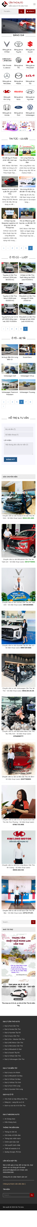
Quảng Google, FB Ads (13, 1152)
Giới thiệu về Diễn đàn (13, 1136)
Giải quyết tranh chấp (12, 1146)
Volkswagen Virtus (27, 376)
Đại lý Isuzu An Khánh (12, 1073)
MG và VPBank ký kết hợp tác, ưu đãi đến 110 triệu (27, 223)
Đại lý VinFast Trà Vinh (13, 1083)
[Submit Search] (21, 12)
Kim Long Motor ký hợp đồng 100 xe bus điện (27, 160)
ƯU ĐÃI (24, 139)
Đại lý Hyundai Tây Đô (13, 1033)
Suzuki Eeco (27, 358)
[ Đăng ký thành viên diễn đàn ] (14, 1184)
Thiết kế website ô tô (12, 1149)
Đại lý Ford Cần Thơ (12, 1026)
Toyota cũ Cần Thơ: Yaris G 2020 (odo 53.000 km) (10, 298)
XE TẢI (21, 338)
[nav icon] (34, 4)
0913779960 (30, 562)
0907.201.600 (26, 648)
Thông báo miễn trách (12, 1139)
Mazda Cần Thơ (19, 1040)
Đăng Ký (31, 12)
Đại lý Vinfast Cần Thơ (13, 1056)
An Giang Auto (10, 1119)
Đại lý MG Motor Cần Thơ (14, 1043)
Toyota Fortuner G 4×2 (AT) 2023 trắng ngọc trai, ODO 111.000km (10, 319)
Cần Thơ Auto (20, 3)
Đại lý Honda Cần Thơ (12, 1030)
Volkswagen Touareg (27, 393)
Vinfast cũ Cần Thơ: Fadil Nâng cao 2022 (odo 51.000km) (27, 278)
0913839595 (28, 605)
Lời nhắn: (8, 441)
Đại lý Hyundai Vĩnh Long (14, 1090)
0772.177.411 (28, 913)
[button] (4, 26)
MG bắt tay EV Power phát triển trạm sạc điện (9, 160)
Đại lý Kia (8, 1040)
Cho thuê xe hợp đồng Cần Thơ (16, 1099)
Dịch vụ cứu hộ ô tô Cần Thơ (15, 1106)
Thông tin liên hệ (11, 1132)
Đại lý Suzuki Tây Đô (12, 1053)
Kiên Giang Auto (10, 1123)
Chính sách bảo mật (12, 1142)
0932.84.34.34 (28, 691)
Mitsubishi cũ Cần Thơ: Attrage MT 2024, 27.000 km (27, 298)
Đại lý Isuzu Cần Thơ (12, 1036)
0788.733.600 (18, 825)
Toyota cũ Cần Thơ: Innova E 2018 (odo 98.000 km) (10, 278)
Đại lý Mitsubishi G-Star (13, 1050)
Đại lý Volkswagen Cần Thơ (14, 1060)
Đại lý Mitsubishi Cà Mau (13, 1076)
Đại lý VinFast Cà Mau (12, 1080)
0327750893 (26, 780)
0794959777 (18, 737)
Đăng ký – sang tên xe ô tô (14, 1103)
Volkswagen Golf (10, 376)
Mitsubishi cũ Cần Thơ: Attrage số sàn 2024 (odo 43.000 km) (27, 319)
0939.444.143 (18, 870)
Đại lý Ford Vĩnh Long (12, 1086)
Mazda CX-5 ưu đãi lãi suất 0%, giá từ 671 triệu (10, 192)
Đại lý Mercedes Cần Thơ (14, 1046)
